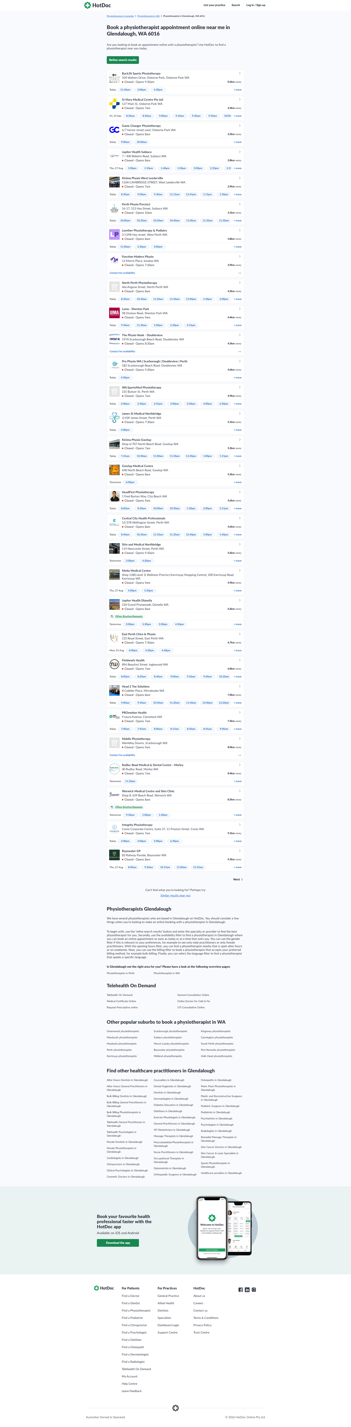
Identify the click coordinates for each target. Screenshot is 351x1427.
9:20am (191, 676)
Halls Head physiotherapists (216, 1056)
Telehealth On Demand (120, 995)
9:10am (180, 116)
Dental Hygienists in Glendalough (172, 1086)
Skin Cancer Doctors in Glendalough (221, 1147)
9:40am (207, 676)
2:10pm (214, 168)
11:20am (208, 220)
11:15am (175, 194)
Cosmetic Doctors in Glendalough (126, 1177)
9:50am (212, 116)
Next (236, 879)
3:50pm (163, 624)
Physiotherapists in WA (148, 16)
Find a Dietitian (131, 1339)
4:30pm (158, 90)
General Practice (168, 1296)
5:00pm (132, 590)
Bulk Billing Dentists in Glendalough (127, 1096)
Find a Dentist (131, 1303)
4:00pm (207, 404)
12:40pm (191, 534)
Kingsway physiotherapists (216, 1031)
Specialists (164, 1317)
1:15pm (207, 194)
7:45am (125, 456)
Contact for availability (122, 273)
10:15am (165, 867)
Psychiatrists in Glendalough (216, 1118)
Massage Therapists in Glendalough (173, 1136)
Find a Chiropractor (134, 1325)
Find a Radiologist (133, 1361)
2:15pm (224, 508)
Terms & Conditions (205, 1317)
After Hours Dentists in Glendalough (127, 1080)
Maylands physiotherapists (122, 1044)
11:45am (198, 867)
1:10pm (148, 168)
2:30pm (141, 247)
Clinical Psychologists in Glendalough (127, 1170)
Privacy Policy (202, 1325)
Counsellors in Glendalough (169, 1080)
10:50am (142, 534)
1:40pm (165, 168)
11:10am (158, 534)
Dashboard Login (168, 1325)
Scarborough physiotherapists (170, 1031)
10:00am (229, 116)
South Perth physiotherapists (217, 1044)
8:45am (207, 729)
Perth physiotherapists (119, 1050)
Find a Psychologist (134, 1332)
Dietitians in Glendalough (168, 1111)
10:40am (175, 220)
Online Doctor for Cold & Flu (193, 1001)
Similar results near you (175, 895)
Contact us (200, 1310)
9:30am (196, 116)
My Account (129, 1376)
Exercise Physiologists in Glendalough (174, 1117)
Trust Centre (201, 1332)
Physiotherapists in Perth (121, 973)
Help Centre (129, 1383)
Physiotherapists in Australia (120, 16)
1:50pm (181, 168)
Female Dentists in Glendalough (124, 1142)
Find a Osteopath (133, 1347)
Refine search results (123, 60)
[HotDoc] (97, 5)
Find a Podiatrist (132, 1317)
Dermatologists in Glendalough (171, 1099)
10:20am (142, 220)
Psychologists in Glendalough (217, 1125)
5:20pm (148, 590)
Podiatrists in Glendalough (215, 1112)
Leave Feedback (132, 1391)
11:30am (125, 90)
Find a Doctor (130, 1296)
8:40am (125, 534)
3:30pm (191, 404)
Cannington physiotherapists (217, 1037)
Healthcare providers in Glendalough (221, 1173)
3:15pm (191, 325)
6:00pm (130, 482)
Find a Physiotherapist (136, 1310)
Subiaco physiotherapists (168, 1037)
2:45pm (158, 404)
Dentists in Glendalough (167, 1092)
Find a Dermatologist (135, 1354)
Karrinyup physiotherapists (122, 1056)
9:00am (163, 116)
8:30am (130, 116)
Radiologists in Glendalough (216, 1131)
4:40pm (166, 650)
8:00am (125, 508)
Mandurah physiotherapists (122, 1037)
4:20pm (146, 561)
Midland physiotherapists (168, 1056)
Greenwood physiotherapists (123, 1031)
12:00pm (191, 299)
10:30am (158, 220)
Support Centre (168, 1332)
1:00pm (132, 168)
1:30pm (224, 194)
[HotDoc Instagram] (253, 1289)
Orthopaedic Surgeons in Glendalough (175, 1174)
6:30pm (224, 404)
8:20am (125, 299)
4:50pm (125, 377)
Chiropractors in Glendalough (123, 1164)
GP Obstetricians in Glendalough (172, 1130)
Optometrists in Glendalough (170, 1168)
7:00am (125, 729)
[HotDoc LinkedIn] (247, 1289)
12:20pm (224, 703)
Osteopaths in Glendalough (216, 1080)
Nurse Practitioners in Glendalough (173, 1152)
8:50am (147, 116)
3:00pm (158, 247)
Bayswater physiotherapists (169, 1050)
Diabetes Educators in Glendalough (173, 1105)
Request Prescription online (122, 1007)
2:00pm (141, 90)
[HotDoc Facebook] (240, 1289)
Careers (198, 1303)
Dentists (163, 1310)
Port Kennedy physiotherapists (218, 1050)
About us (199, 1296)
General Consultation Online (193, 995)
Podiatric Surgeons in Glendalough (220, 1106)
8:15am (174, 729)
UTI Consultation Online (191, 1007)
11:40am (175, 299)
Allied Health (166, 1303)
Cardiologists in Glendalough (123, 1158)
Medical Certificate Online (121, 1001)
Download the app (118, 1242)
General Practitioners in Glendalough (174, 1123)
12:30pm (191, 456)
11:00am (191, 220)
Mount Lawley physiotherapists (171, 1044)
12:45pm (191, 194)
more (237, 90)
